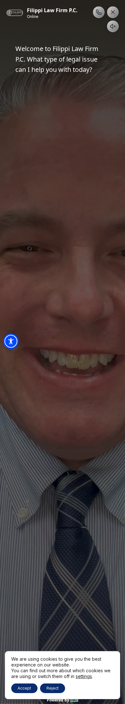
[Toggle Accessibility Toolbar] (11, 341)
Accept (24, 688)
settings (84, 676)
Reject (52, 688)
